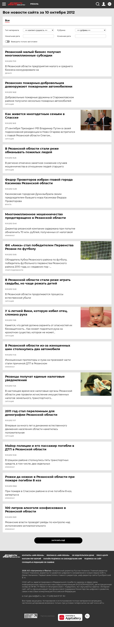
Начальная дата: (12, 36)
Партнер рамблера (48, 616)
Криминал (10, 235)
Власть (8, 204)
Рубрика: (61, 30)
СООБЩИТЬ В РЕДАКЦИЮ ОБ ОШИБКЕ (38, 562)
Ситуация (9, 104)
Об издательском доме (83, 555)
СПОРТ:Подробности (14, 270)
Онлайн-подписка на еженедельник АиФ (62, 559)
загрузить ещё (58, 540)
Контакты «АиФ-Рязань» (33, 555)
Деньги (8, 73)
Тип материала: (12, 30)
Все (7, 20)
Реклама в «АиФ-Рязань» (58, 555)
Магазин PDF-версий (31, 559)
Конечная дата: (64, 36)
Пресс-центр (102, 555)
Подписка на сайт (92, 559)
